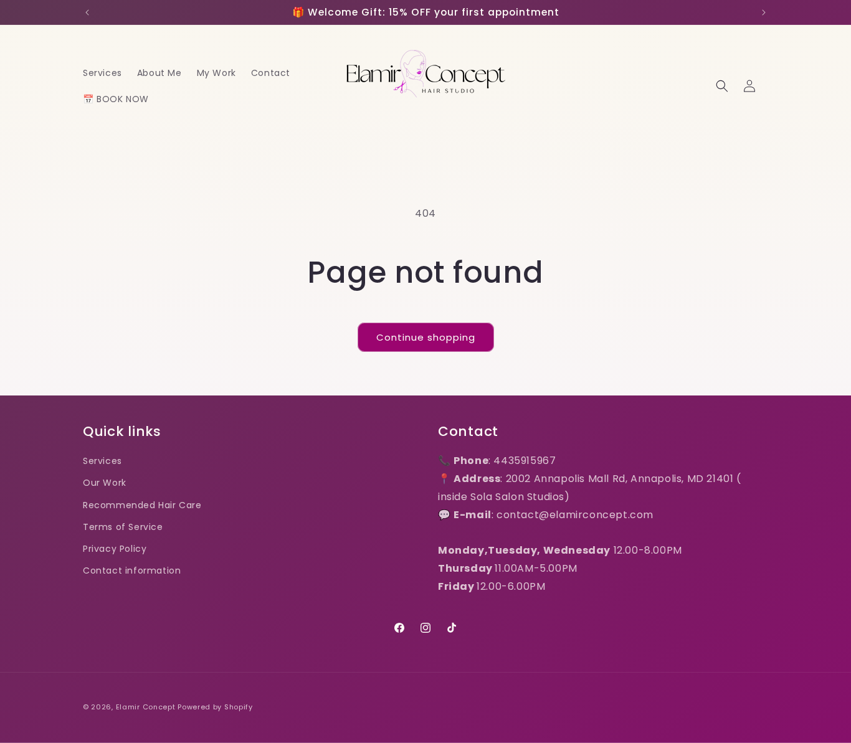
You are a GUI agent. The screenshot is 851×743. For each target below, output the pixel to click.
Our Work (104, 482)
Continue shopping (425, 337)
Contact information (132, 570)
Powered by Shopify (215, 707)
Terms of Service (123, 527)
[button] (722, 86)
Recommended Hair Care (142, 505)
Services (102, 461)
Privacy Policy (114, 548)
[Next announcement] (763, 12)
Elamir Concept (146, 707)
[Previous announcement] (87, 12)
